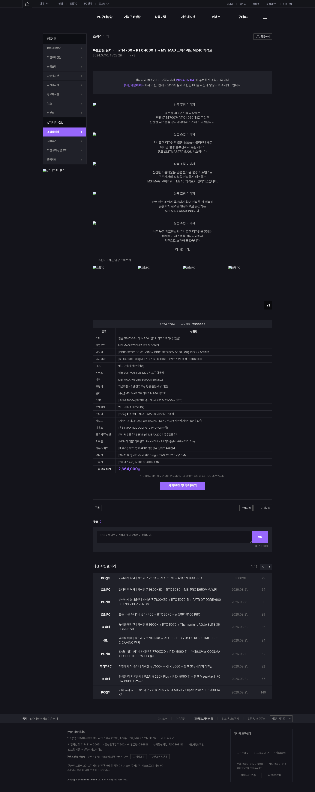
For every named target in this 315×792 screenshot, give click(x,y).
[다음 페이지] (269, 567)
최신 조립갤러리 (104, 566)
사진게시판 (53, 85)
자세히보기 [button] (138, 756)
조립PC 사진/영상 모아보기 (114, 260)
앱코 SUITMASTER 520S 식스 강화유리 (141, 372)
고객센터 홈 (243, 752)
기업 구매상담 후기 (57, 150)
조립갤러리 (53, 132)
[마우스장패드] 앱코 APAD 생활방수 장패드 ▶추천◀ (146, 448)
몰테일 (256, 4)
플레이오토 (271, 4)
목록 (97, 507)
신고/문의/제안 (261, 752)
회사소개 (162, 718)
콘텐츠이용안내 (159, 756)
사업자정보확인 (196, 744)
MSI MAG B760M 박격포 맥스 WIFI (138, 345)
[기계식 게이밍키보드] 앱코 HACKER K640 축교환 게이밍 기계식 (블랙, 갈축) (160, 420)
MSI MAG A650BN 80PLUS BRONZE (140, 379)
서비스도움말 (279, 752)
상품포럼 (160, 17)
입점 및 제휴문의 (257, 718)
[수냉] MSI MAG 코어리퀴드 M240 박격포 (142, 393)
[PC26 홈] (27, 4)
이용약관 (180, 718)
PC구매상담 (104, 17)
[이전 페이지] (263, 567)
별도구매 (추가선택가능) (131, 365)
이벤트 (216, 17)
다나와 (229, 4)
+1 (268, 305)
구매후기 (243, 17)
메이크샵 (287, 4)
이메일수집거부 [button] (248, 775)
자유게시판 (188, 17)
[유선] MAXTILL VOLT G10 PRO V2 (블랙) (143, 427)
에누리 (243, 4)
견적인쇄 (265, 508)
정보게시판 (53, 94)
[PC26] (67, 17)
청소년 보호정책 (230, 718)
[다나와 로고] (37, 756)
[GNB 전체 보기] (265, 17)
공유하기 (265, 36)
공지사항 (52, 159)
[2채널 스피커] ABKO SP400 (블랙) (138, 462)
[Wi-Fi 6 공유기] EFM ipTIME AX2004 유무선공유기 (148, 434)
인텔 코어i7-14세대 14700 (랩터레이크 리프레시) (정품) (149, 338)
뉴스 (49, 103)
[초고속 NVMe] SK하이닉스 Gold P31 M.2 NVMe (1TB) (150, 400)
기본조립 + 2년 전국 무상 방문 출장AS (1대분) (143, 386)
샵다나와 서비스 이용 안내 (44, 718)
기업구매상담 (132, 17)
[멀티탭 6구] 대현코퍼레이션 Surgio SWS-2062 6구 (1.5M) (152, 455)
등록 (260, 537)
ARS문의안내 (274, 775)
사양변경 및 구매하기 (182, 486)
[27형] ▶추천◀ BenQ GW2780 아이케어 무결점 (146, 414)
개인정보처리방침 (203, 718)
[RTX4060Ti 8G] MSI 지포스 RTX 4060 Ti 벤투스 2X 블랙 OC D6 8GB (160, 359)
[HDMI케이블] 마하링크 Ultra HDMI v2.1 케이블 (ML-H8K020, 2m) (156, 441)
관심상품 (246, 508)
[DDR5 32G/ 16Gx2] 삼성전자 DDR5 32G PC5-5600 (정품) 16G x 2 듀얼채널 (163, 352)
